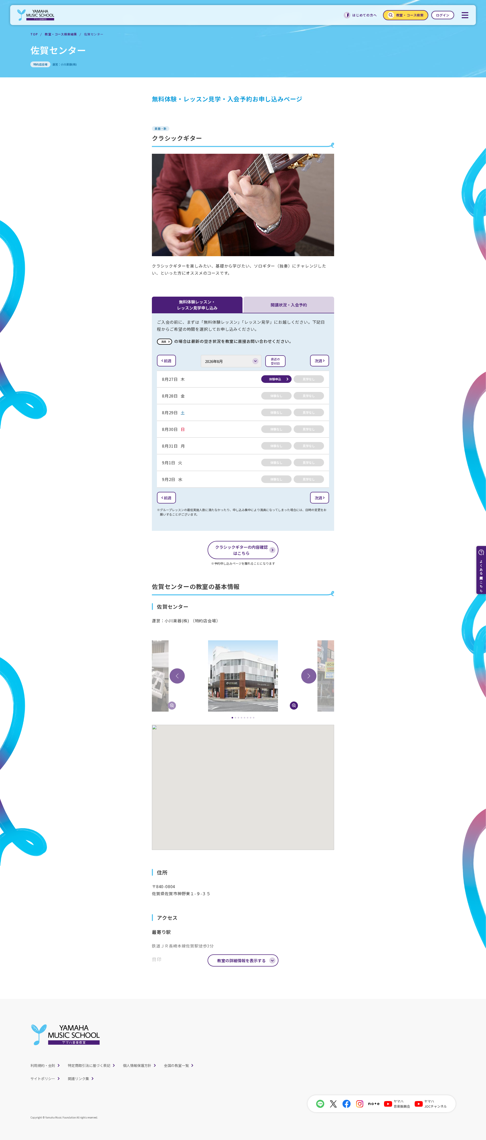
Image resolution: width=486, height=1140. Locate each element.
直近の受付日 (275, 361)
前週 (167, 360)
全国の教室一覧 (176, 1065)
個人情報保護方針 (137, 1065)
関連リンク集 (78, 1078)
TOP (34, 34)
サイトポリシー (42, 1078)
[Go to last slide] (177, 676)
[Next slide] (308, 676)
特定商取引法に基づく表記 (89, 1065)
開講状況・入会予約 (289, 305)
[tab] (232, 717)
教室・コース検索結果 (61, 34)
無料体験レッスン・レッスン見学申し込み (197, 305)
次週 (318, 360)
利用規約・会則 (42, 1065)
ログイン (442, 15)
